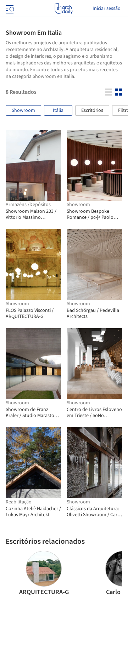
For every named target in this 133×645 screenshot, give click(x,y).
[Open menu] (9, 8)
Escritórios (92, 110)
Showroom (23, 110)
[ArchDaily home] (64, 8)
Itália (58, 110)
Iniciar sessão (107, 8)
